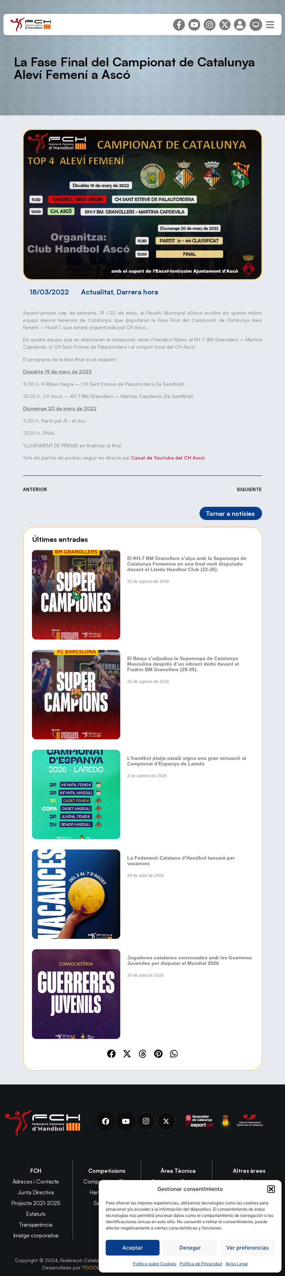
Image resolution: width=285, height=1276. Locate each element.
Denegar (190, 1247)
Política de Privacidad (201, 1263)
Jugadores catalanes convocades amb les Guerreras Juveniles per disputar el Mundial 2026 (189, 960)
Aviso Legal (237, 1263)
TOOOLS (92, 1267)
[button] (271, 1189)
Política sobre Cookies (154, 1263)
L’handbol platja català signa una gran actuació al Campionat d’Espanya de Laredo (186, 760)
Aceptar (132, 1247)
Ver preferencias (247, 1247)
